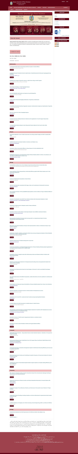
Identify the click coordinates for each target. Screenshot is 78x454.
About (12, 9)
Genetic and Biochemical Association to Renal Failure (20, 178)
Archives (44, 7)
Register (63, 1)
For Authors (57, 23)
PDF (12, 69)
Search (65, 7)
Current (39, 7)
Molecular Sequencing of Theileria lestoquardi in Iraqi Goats (21, 240)
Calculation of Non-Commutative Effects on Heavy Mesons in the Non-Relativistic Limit (26, 148)
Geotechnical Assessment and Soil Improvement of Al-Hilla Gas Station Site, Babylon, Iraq (27, 412)
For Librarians (57, 24)
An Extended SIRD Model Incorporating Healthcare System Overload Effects (24, 66)
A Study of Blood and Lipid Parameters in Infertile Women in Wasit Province (24, 303)
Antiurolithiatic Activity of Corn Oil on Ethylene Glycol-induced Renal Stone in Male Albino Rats (28, 165)
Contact (25, 9)
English (56, 16)
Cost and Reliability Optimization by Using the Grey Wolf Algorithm (23, 93)
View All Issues (13, 417)
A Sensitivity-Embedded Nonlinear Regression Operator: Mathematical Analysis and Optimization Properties (31, 106)
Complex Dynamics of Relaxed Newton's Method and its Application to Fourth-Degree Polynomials (29, 118)
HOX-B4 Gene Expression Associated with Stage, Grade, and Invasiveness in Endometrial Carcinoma (29, 185)
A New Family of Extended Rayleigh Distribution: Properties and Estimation (24, 99)
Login (67, 1)
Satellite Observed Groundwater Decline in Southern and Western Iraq (24, 141)
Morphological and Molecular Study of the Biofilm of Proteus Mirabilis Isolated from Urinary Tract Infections (31, 284)
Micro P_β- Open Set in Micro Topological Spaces (19, 112)
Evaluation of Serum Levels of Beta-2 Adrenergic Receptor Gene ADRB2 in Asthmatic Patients (28, 211)
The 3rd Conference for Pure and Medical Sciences (25, 7)
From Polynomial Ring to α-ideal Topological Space (20, 86)
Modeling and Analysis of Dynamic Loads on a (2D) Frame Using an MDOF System (26, 80)
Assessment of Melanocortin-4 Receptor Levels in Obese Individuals (23, 205)
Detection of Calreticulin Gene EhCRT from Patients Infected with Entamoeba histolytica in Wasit (29, 199)
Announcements (51, 7)
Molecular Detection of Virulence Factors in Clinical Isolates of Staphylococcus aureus (26, 290)
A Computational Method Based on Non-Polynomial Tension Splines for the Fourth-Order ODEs (28, 125)
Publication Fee (18, 9)
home (11, 7)
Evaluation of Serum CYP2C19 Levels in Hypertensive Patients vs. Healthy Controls (25, 317)
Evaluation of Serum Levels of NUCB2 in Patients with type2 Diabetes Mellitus (25, 323)
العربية (56, 14)
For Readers (57, 21)
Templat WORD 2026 (65, 35)
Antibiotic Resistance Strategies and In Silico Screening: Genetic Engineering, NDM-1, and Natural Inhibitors (31, 402)
